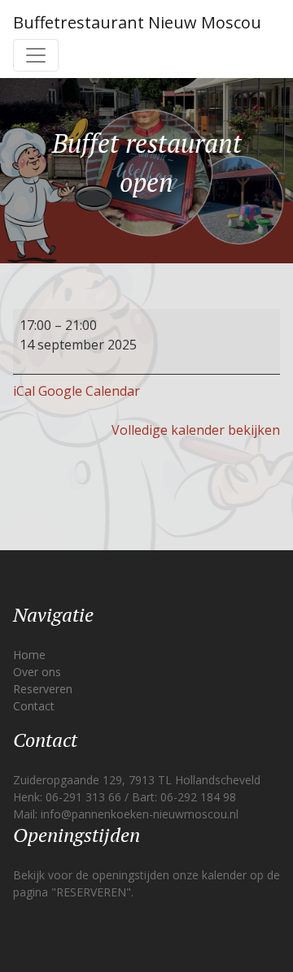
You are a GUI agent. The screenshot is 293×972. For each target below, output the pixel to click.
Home (29, 654)
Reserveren (42, 688)
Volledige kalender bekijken (196, 430)
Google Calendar (89, 391)
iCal (24, 391)
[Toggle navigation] (36, 55)
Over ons (37, 671)
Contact (34, 706)
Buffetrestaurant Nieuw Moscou (137, 22)
